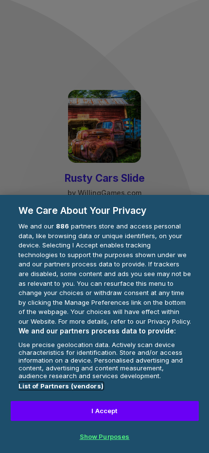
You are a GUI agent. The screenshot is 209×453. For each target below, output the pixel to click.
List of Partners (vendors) (61, 386)
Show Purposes (105, 436)
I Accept (104, 411)
